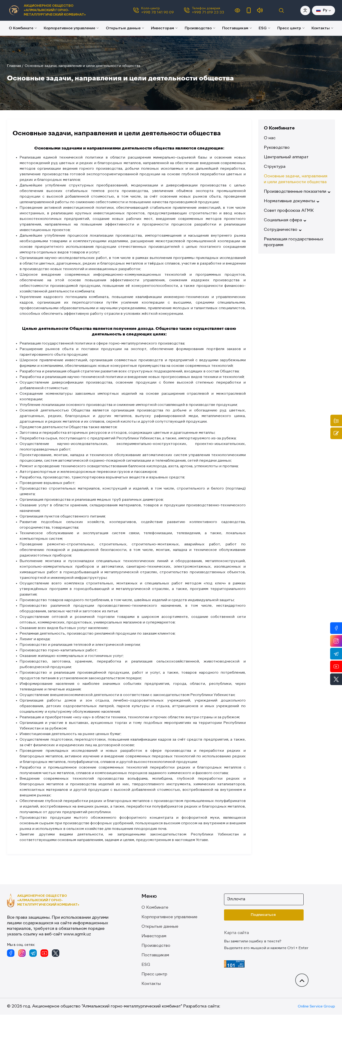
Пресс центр (289, 28)
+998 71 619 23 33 (208, 12)
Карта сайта (236, 933)
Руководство (277, 148)
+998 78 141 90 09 (157, 12)
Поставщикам (235, 28)
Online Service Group (316, 1006)
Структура (274, 167)
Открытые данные (123, 28)
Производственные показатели (295, 191)
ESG (263, 28)
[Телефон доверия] (336, 420)
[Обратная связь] (336, 433)
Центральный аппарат (286, 157)
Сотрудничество (280, 230)
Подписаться (263, 915)
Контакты (321, 28)
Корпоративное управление (69, 28)
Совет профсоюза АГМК (289, 211)
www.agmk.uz (77, 934)
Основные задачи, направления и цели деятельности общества (82, 66)
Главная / (15, 66)
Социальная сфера (283, 220)
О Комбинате (21, 28)
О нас (269, 138)
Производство (198, 28)
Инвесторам (162, 28)
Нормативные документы (289, 201)
